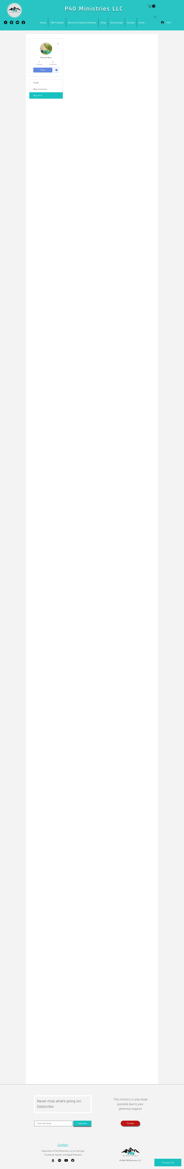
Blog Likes (37, 95)
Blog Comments (40, 89)
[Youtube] (17, 22)
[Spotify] (11, 22)
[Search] (155, 17)
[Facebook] (23, 22)
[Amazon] (5, 22)
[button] (152, 6)
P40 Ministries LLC (94, 8)
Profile (36, 82)
